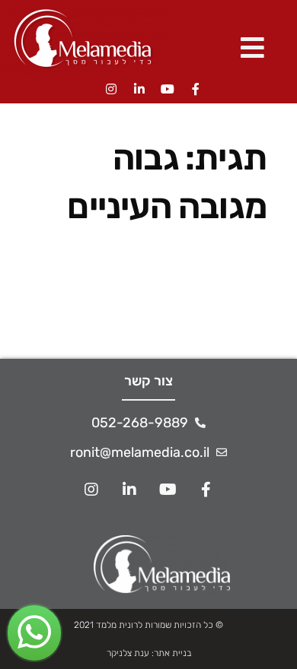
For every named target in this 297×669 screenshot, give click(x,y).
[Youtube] (167, 89)
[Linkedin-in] (139, 89)
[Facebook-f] (196, 89)
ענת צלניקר (128, 653)
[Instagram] (111, 89)
